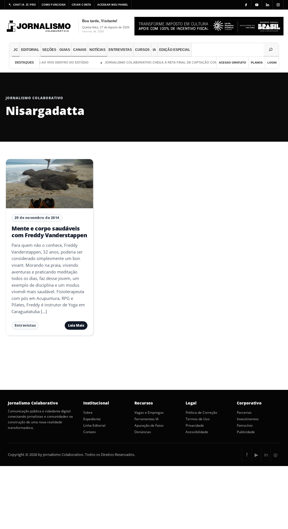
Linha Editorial (94, 425)
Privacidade (195, 425)
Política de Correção (201, 412)
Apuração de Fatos (149, 425)
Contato (89, 432)
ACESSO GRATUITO (232, 62)
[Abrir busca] (271, 49)
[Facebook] (246, 5)
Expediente (92, 419)
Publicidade (246, 432)
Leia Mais (76, 325)
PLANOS (257, 62)
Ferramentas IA (146, 419)
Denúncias (142, 432)
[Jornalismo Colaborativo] (38, 26)
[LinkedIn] (267, 5)
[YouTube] (256, 5)
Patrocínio (245, 425)
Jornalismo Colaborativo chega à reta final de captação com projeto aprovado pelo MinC (183, 62)
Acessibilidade (197, 432)
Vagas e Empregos (149, 412)
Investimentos (248, 419)
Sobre (88, 412)
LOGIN (271, 62)
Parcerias (244, 412)
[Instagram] (278, 5)
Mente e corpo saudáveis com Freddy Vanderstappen (49, 232)
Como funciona (54, 4)
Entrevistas (25, 325)
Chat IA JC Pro (24, 4)
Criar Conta (81, 4)
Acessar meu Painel (113, 4)
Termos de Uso (198, 419)
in (266, 454)
